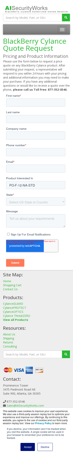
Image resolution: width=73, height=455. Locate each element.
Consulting (10, 346)
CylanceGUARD (13, 304)
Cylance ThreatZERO (16, 316)
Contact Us (10, 289)
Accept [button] (27, 447)
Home (7, 281)
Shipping (8, 338)
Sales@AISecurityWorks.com (25, 405)
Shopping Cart (12, 285)
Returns (8, 342)
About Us (9, 334)
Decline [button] (45, 447)
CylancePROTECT (14, 308)
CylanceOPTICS (13, 312)
